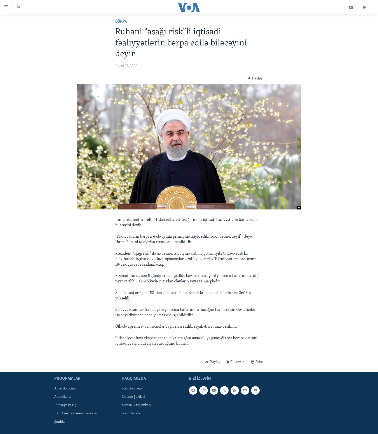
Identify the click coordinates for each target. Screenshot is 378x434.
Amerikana (62, 397)
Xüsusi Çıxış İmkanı (137, 405)
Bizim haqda (131, 413)
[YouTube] (351, 7)
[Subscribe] (255, 390)
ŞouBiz (59, 422)
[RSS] (235, 390)
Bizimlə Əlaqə (132, 389)
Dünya (121, 22)
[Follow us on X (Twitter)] (224, 390)
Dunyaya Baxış (65, 405)
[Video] (364, 7)
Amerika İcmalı (65, 389)
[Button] (255, 78)
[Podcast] (245, 390)
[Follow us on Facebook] (193, 390)
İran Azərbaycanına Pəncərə (75, 413)
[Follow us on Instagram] (203, 390)
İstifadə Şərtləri (133, 397)
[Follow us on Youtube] (214, 390)
